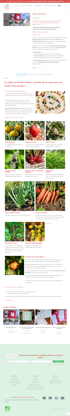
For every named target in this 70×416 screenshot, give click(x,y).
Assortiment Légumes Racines (56, 1)
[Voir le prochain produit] (65, 14)
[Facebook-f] (9, 356)
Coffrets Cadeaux (40, 67)
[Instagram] (13, 356)
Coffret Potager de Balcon (11, 327)
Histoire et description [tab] (22, 74)
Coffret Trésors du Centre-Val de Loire (43, 327)
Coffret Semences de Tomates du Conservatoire (59, 328)
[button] (28, 14)
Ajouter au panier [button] (27, 333)
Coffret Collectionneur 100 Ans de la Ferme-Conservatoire (27, 328)
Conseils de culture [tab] (33, 74)
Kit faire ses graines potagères (38, 1)
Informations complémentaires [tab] (46, 74)
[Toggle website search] (63, 6)
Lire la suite (59, 333)
